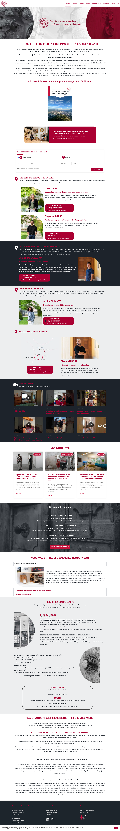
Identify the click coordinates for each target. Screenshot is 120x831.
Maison (67, 157)
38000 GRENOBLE (85, 812)
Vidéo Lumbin (19, 411)
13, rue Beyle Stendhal (87, 810)
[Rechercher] (118, 3)
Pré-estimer (97, 169)
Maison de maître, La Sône (87, 438)
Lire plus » (18, 493)
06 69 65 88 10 (16, 822)
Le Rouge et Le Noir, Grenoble (57, 438)
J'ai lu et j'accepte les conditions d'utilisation (29, 168)
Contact (48, 814)
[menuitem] (68, 3)
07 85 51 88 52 (16, 814)
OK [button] (116, 828)
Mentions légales (51, 810)
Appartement (26, 157)
